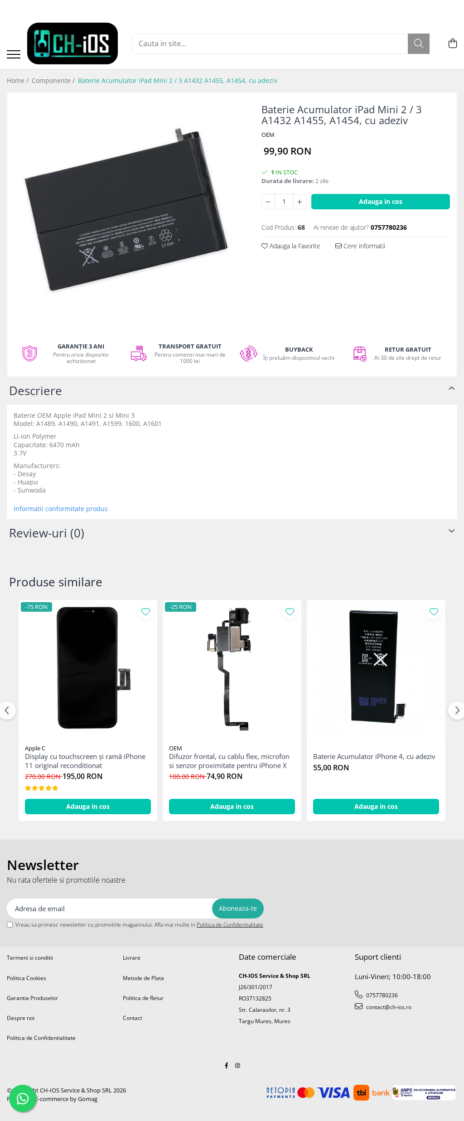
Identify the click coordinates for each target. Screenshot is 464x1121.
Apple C (35, 748)
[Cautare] (419, 44)
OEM (268, 134)
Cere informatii (363, 246)
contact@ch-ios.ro (388, 1007)
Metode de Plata (143, 978)
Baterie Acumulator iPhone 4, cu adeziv (374, 756)
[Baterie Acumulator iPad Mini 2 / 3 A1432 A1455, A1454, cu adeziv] (126, 211)
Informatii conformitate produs (61, 509)
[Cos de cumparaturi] (452, 44)
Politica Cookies (26, 978)
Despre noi (20, 1018)
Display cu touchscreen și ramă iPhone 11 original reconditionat (85, 761)
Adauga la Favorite (294, 246)
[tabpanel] (126, 211)
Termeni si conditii (30, 958)
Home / (18, 80)
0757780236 (381, 995)
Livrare (131, 958)
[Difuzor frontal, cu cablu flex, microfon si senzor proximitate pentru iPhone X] (232, 669)
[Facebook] (227, 1065)
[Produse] (13, 55)
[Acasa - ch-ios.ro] (72, 43)
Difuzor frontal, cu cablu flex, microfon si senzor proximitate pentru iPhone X (229, 761)
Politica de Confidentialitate (230, 924)
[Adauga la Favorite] (146, 611)
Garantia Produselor (32, 998)
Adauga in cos (380, 201)
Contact (132, 1018)
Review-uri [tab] (46, 533)
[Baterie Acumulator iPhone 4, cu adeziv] (376, 669)
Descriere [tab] (35, 390)
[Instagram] (238, 1065)
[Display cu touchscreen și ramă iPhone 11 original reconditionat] (88, 669)
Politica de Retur (143, 998)
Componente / (54, 80)
